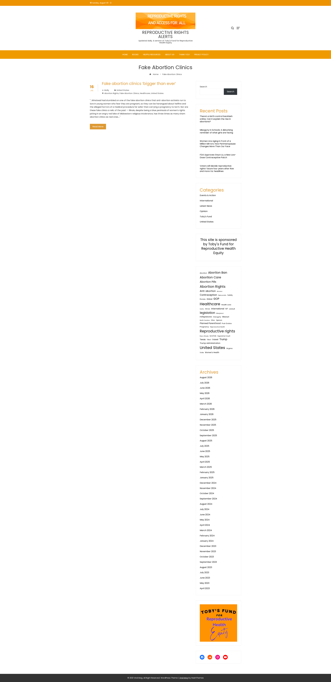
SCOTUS (213, 336)
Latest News (206, 205)
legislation (207, 313)
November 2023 (208, 551)
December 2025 (208, 419)
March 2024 (206, 530)
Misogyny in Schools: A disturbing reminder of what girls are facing (216, 131)
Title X (209, 340)
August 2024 (206, 503)
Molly (106, 90)
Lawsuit (232, 309)
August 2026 (206, 377)
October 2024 (207, 493)
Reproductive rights (217, 331)
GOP (216, 299)
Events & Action (208, 195)
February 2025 (207, 472)
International (206, 200)
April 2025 (205, 461)
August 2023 (206, 567)
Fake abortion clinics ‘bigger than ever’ (139, 83)
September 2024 (208, 498)
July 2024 (204, 509)
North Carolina (205, 320)
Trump (223, 339)
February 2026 (207, 409)
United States (123, 90)
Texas (203, 339)
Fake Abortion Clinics (129, 93)
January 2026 (206, 414)
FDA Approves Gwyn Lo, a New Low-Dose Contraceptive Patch (218, 156)
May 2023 (204, 583)
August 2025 (206, 440)
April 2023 (205, 588)
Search (203, 86)
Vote (202, 352)
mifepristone (206, 316)
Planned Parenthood (210, 323)
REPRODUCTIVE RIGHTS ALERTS (165, 34)
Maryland (219, 313)
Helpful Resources (151, 54)
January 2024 (207, 540)
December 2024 (208, 482)
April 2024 (205, 525)
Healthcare (145, 93)
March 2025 (206, 467)
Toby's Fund (206, 216)
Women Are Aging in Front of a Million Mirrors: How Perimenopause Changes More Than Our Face (218, 144)
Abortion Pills (208, 282)
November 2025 (208, 424)
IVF (226, 309)
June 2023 (205, 577)
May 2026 (204, 393)
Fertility (230, 295)
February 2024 (207, 535)
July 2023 (204, 572)
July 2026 (204, 382)
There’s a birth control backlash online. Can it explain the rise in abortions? (216, 119)
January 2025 (206, 477)
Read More (97, 126)
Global (209, 299)
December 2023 (208, 546)
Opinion (204, 211)
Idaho (202, 309)
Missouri (225, 317)
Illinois (207, 309)
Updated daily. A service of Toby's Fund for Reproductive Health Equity (165, 41)
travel (215, 339)
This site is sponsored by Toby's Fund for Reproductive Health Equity (218, 246)
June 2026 (205, 387)
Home (125, 54)
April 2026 (205, 398)
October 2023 (207, 556)
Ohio (213, 320)
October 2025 (207, 430)
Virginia (229, 348)
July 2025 (204, 445)
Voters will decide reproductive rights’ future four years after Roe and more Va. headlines (217, 168)
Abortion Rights (111, 93)
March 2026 (206, 403)
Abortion (203, 273)
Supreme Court (223, 336)
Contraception (208, 294)
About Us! (169, 54)
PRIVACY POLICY (201, 54)
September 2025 (208, 435)
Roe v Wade (204, 336)
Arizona (219, 291)
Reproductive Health (217, 327)
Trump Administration (210, 343)
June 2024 (205, 514)
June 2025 (205, 451)
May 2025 (204, 456)
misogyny (217, 317)
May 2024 (205, 519)
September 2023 (208, 562)
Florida (202, 299)
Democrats (222, 295)
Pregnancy (204, 327)
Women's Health (212, 352)
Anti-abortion (208, 291)
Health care (226, 304)
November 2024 (208, 488)
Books (135, 54)
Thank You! (184, 54)
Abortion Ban (217, 272)
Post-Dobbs (227, 323)
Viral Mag (183, 678)
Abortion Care (210, 277)
